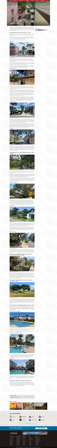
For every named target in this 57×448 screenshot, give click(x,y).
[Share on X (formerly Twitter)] (39, 30)
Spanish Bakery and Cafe (31, 98)
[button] (28, 423)
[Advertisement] (22, 390)
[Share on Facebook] (36, 30)
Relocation (42, 0)
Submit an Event (37, 443)
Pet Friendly (18, 442)
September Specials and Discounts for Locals (15, 408)
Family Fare (24, 443)
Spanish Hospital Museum (13, 61)
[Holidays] (43, 417)
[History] (33, 417)
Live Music (37, 0)
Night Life (11, 441)
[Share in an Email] (45, 30)
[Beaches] (14, 417)
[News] (14, 420)
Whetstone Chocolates (20, 98)
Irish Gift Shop (14, 148)
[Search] (46, 0)
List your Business (37, 442)
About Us (36, 436)
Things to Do (14, 0)
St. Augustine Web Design (31, 447)
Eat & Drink (27, 0)
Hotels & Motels (18, 441)
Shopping (11, 443)
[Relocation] (43, 420)
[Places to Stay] (33, 420)
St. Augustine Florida (38, 447)
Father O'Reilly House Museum (30, 60)
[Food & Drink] (23, 417)
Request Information (41, 428)
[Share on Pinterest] (42, 30)
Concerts (30, 442)
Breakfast (24, 442)
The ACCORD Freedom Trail (12, 200)
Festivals (30, 441)
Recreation (11, 442)
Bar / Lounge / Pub (25, 441)
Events (32, 0)
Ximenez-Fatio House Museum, (23, 60)
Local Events (30, 443)
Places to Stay (21, 0)
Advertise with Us (37, 441)
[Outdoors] (23, 420)
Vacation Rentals (18, 443)
